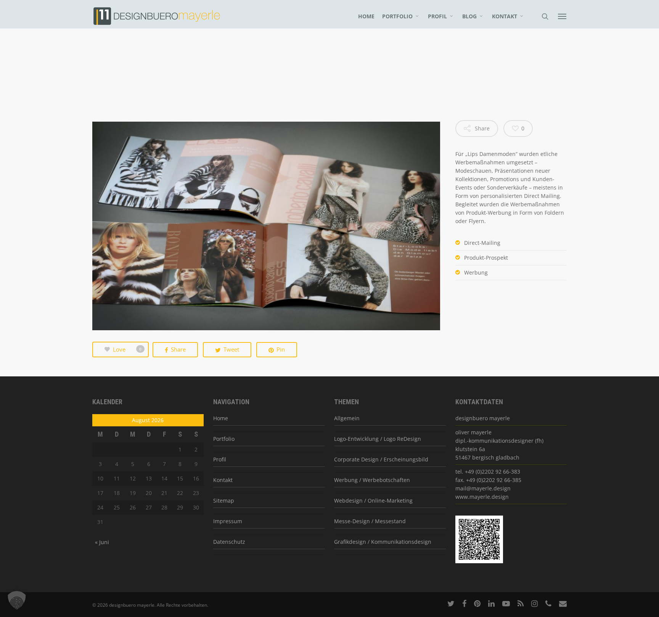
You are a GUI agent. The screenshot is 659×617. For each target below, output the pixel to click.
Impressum (227, 521)
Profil (437, 16)
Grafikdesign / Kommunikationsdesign (382, 541)
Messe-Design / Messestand (370, 521)
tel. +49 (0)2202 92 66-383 (487, 471)
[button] (17, 600)
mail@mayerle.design (483, 488)
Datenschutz (229, 541)
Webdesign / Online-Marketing (373, 500)
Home (366, 16)
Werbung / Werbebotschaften (372, 480)
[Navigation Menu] (562, 16)
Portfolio (397, 16)
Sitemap (223, 500)
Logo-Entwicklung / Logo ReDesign (377, 438)
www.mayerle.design (482, 496)
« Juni (102, 542)
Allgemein (347, 418)
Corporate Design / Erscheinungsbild (381, 459)
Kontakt (504, 16)
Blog (469, 16)
